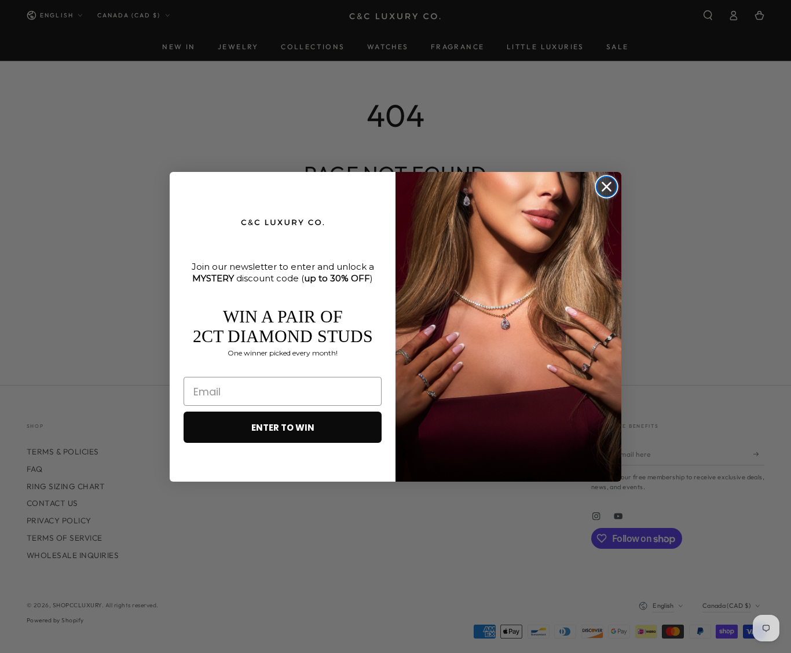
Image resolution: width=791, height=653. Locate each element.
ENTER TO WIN (282, 427)
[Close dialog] (606, 187)
